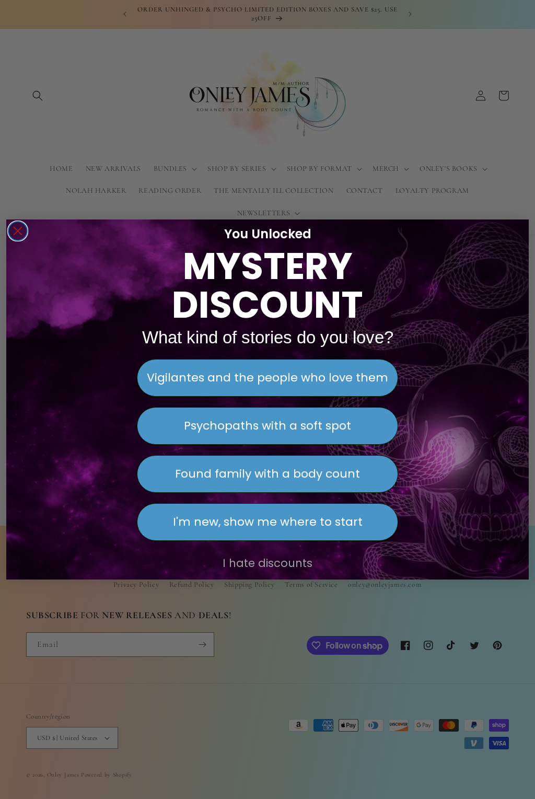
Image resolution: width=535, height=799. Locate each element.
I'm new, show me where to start (268, 522)
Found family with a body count (267, 474)
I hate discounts (267, 563)
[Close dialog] (17, 231)
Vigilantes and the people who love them (267, 377)
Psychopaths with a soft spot (267, 426)
